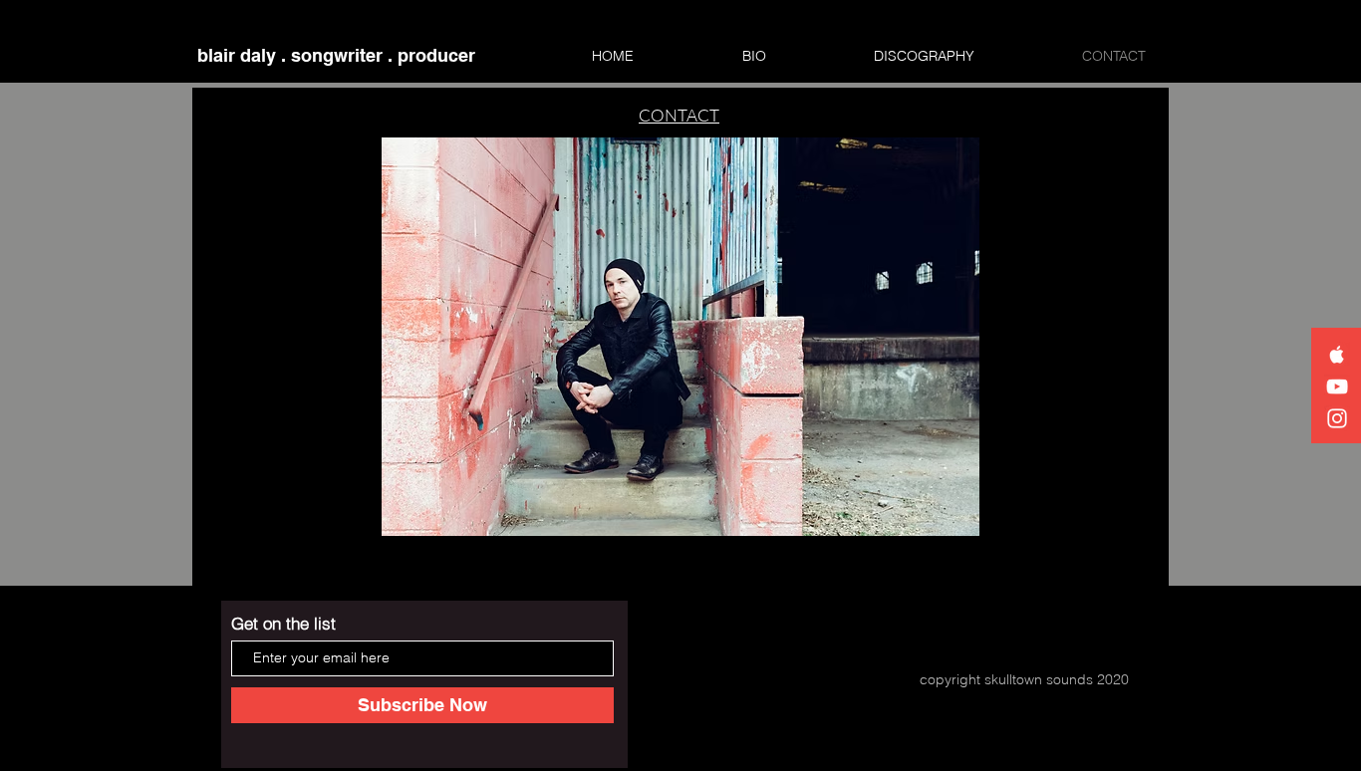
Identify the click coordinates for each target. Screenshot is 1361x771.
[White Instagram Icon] (1337, 418)
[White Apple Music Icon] (1337, 355)
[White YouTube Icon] (1337, 386)
